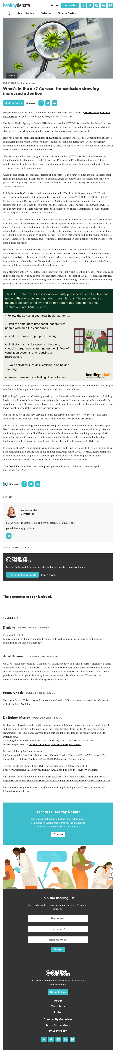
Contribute (58, 1006)
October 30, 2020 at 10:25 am (43, 657)
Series (67, 13)
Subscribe (70, 5)
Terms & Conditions (58, 1025)
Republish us (58, 992)
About (55, 5)
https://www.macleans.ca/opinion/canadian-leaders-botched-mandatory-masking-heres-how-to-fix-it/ (56, 780)
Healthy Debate (16, 5)
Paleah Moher (28, 83)
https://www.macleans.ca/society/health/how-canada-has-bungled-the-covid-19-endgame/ (50, 769)
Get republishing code (22, 575)
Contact (58, 1012)
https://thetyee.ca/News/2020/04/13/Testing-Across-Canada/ (53, 759)
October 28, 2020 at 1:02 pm (47, 718)
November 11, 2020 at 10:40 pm (33, 628)
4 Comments (13, 103)
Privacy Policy (58, 1030)
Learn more (48, 575)
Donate (58, 834)
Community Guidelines (58, 1019)
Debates (46, 13)
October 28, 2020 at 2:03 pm (40, 693)
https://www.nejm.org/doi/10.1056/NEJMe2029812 (55, 744)
